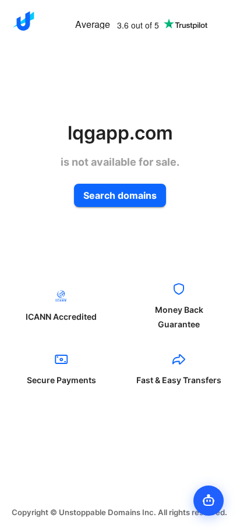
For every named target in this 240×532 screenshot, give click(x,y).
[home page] (23, 21)
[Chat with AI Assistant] (208, 500)
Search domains (120, 195)
